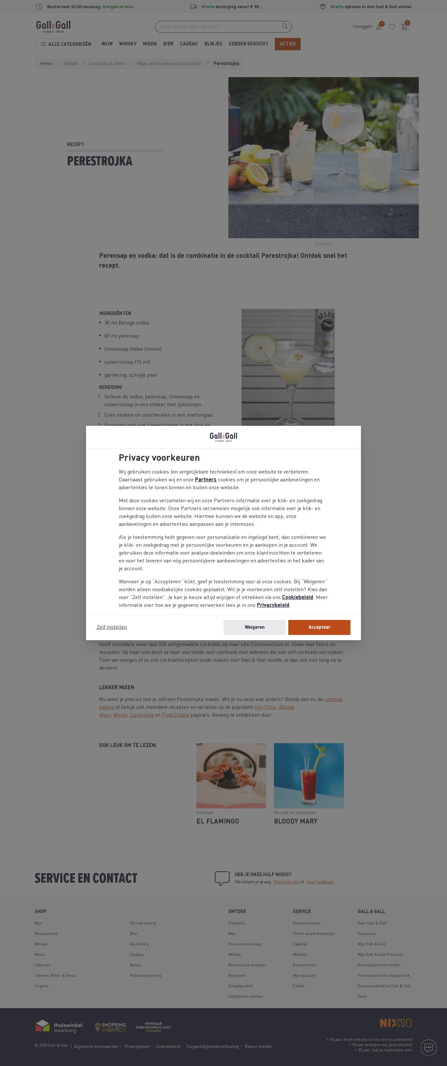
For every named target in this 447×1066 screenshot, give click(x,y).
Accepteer (320, 627)
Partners (206, 480)
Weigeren (255, 627)
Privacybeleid (273, 605)
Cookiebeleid (297, 597)
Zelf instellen (112, 627)
